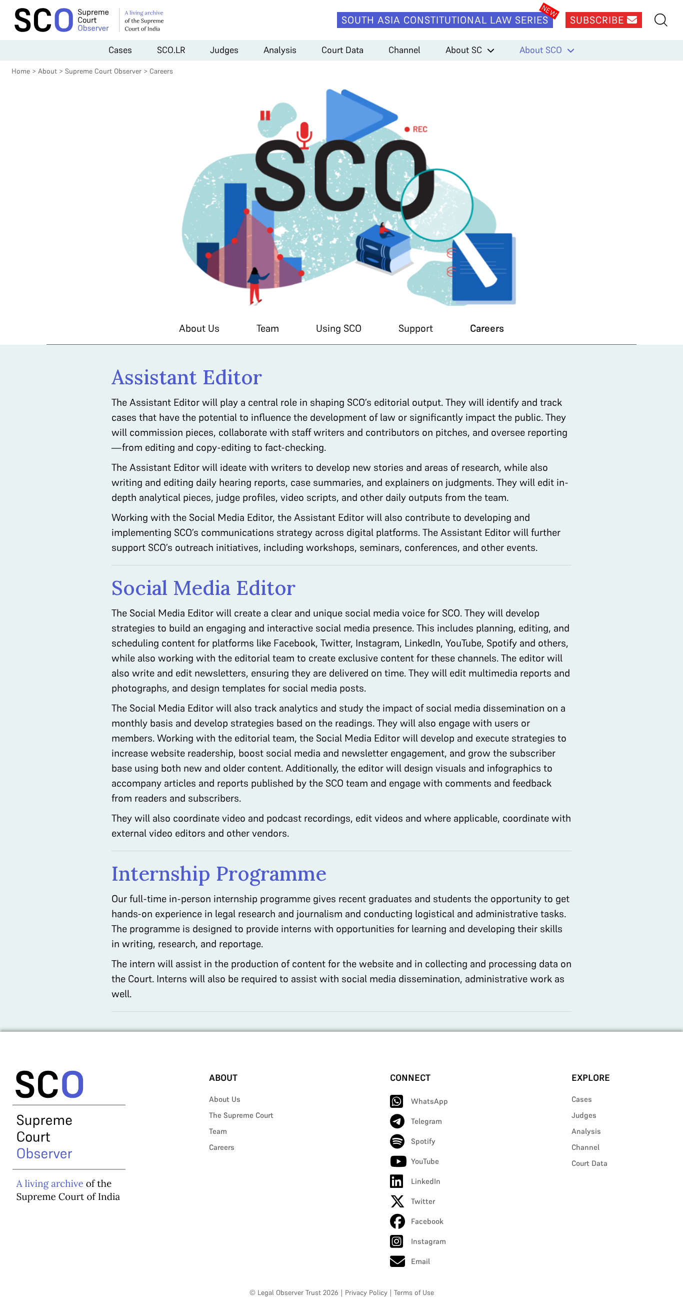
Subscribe (598, 20)
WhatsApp (429, 1101)
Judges (224, 50)
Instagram (428, 1241)
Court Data (343, 50)
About (47, 71)
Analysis (280, 50)
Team (267, 328)
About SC (464, 50)
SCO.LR (171, 50)
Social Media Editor (204, 587)
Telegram (426, 1121)
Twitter (423, 1201)
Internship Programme (219, 873)
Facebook (427, 1221)
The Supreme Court (241, 1115)
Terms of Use (414, 1292)
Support (415, 328)
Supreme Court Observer (103, 71)
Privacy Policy (366, 1292)
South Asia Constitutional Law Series (445, 20)
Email (420, 1261)
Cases (120, 50)
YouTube (425, 1161)
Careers (487, 328)
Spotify (423, 1141)
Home (21, 71)
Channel (404, 50)
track (551, 402)
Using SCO (339, 328)
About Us (199, 328)
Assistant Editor (187, 377)
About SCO (541, 50)
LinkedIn (425, 1181)
